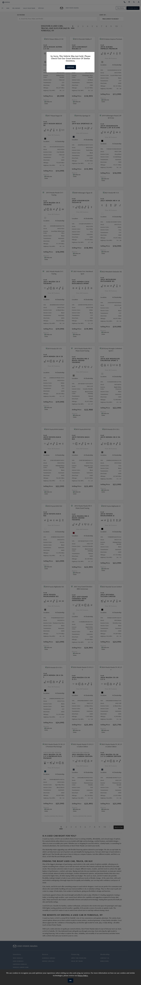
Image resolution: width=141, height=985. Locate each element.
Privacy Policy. (83, 976)
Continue (70, 67)
